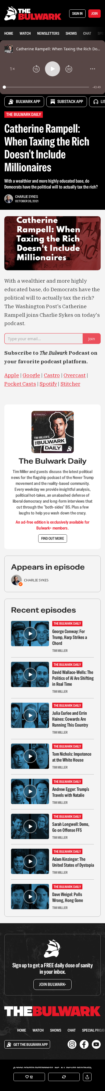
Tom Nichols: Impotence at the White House (71, 757)
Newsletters (48, 33)
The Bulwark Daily (23, 114)
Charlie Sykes (26, 196)
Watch (25, 33)
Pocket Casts (20, 384)
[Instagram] (72, 1044)
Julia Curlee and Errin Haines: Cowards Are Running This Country (70, 719)
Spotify (48, 384)
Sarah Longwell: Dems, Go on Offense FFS (70, 827)
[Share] (87, 1077)
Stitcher (70, 384)
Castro (52, 375)
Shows (71, 33)
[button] (12, 69)
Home (8, 33)
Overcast (75, 375)
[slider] (46, 87)
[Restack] (64, 1077)
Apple (11, 375)
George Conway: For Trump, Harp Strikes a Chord (69, 637)
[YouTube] (96, 1044)
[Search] (7, 1030)
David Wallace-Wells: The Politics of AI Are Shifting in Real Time (73, 678)
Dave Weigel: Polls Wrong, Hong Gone (67, 897)
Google (31, 375)
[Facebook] (84, 1044)
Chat (87, 33)
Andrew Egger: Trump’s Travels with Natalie (70, 792)
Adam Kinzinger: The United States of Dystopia (73, 862)
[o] (30, 633)
